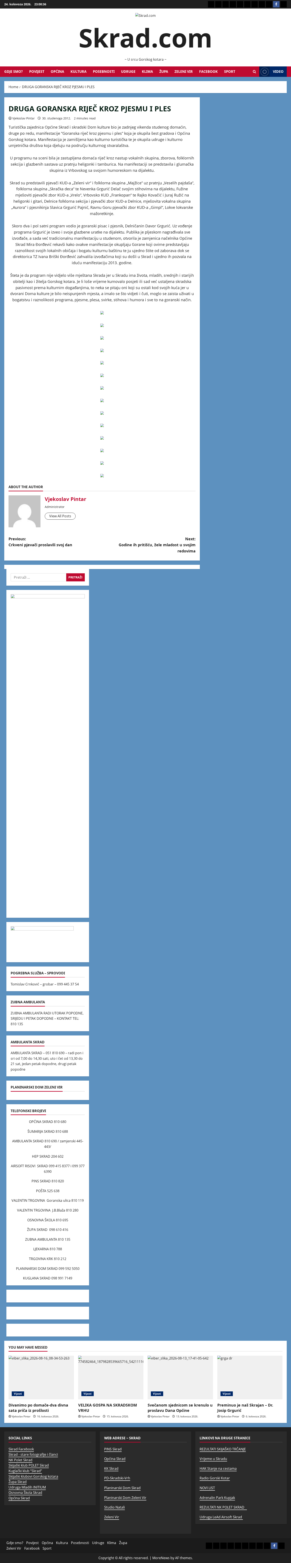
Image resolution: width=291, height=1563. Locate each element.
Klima (147, 71)
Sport (229, 71)
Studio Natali (114, 1507)
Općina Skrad (19, 1498)
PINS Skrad (113, 1449)
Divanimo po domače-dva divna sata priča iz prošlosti (38, 1407)
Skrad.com (145, 37)
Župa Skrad (18, 1481)
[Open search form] (254, 71)
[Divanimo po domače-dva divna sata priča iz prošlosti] (41, 1377)
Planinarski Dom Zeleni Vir (125, 1497)
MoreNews (161, 1558)
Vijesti (18, 1393)
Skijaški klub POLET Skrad (29, 1465)
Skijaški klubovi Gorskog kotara (33, 1476)
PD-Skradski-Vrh (117, 1478)
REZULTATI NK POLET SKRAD (223, 1507)
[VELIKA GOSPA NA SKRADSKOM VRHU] (111, 1377)
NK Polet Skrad (20, 1460)
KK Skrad (111, 1468)
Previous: (40, 542)
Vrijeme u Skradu (213, 1458)
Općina (57, 71)
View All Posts (60, 516)
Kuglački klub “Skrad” (25, 1470)
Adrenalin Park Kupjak (217, 1497)
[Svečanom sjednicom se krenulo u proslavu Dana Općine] (180, 1377)
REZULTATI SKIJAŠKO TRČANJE (223, 1449)
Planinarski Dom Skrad (122, 1488)
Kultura (78, 71)
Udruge (128, 71)
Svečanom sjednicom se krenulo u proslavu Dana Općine (180, 1407)
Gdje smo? (13, 71)
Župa (163, 71)
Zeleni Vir (183, 71)
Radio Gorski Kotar (215, 1478)
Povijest (36, 71)
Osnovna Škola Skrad (25, 1492)
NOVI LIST (207, 1488)
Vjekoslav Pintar (23, 118)
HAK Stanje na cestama (218, 1468)
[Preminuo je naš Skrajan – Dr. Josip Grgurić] (250, 1377)
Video (278, 71)
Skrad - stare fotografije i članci (33, 1454)
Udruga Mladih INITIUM (27, 1487)
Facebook (208, 71)
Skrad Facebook (21, 1449)
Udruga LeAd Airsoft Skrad (221, 1517)
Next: (157, 545)
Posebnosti (104, 71)
